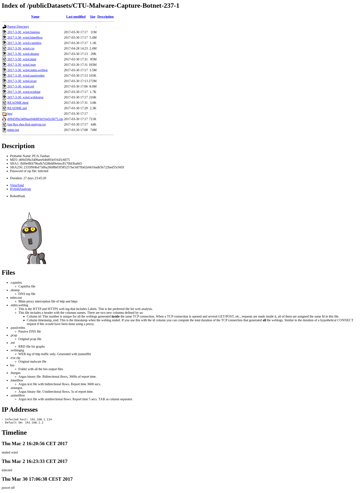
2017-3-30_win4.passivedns (25, 75)
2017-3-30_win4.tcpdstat (23, 92)
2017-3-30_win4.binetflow (25, 37)
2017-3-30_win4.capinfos (24, 43)
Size (92, 16)
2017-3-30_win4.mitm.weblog (27, 70)
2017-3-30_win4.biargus (23, 32)
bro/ (10, 113)
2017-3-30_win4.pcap (22, 81)
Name (35, 16)
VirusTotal (17, 185)
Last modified (76, 16)
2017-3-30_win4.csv (21, 48)
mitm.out (13, 130)
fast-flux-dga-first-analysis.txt (26, 124)
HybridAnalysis (20, 189)
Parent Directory (18, 26)
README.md (17, 108)
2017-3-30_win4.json (21, 64)
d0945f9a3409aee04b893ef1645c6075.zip (35, 119)
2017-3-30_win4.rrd (20, 86)
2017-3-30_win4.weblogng (25, 97)
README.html (17, 102)
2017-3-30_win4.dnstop (23, 54)
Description (105, 16)
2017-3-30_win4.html (21, 59)
